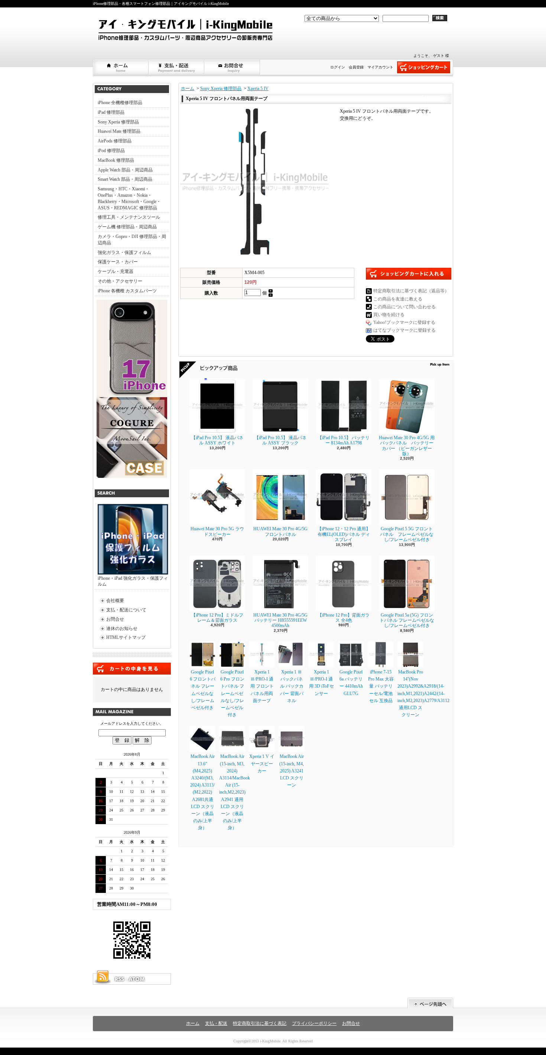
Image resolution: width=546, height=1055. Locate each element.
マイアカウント (380, 67)
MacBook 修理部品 (116, 160)
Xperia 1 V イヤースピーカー (261, 763)
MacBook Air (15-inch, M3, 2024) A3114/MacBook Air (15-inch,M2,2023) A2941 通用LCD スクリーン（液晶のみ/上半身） (234, 792)
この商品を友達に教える (397, 299)
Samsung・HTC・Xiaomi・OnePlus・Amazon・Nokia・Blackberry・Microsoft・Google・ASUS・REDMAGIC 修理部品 (129, 198)
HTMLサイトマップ (126, 637)
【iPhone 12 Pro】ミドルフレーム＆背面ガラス (217, 617)
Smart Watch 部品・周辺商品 (125, 179)
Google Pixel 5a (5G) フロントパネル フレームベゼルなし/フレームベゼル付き (407, 620)
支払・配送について (177, 67)
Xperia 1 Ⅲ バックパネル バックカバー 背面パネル (291, 686)
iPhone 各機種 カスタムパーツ (127, 290)
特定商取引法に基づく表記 (259, 1023)
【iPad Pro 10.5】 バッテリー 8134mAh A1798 (344, 440)
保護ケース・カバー (118, 261)
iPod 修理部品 (111, 150)
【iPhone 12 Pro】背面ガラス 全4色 (344, 617)
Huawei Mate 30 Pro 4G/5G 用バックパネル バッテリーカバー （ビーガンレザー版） (407, 445)
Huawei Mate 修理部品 (119, 131)
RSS (119, 979)
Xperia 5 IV (258, 88)
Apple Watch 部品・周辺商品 (125, 170)
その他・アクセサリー (120, 281)
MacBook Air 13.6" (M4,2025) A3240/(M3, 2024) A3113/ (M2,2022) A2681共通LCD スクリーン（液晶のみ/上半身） (202, 792)
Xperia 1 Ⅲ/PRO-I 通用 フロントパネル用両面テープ (262, 686)
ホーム (121, 67)
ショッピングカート (423, 67)
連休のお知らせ (121, 628)
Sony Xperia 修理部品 (118, 122)
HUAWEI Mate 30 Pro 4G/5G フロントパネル (280, 531)
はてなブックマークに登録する (404, 330)
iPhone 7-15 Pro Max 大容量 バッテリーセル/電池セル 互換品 (381, 686)
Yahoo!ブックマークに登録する (404, 322)
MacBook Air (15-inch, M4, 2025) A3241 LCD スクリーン (291, 771)
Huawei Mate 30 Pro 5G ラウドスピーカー (217, 531)
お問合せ (232, 67)
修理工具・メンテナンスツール (129, 217)
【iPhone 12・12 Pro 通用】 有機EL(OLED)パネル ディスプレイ (343, 534)
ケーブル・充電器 (115, 271)
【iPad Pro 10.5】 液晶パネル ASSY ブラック (280, 440)
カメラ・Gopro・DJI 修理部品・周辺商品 (132, 239)
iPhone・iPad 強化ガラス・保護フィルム (133, 581)
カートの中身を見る (132, 669)
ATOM (137, 979)
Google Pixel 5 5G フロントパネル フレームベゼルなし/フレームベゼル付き (406, 534)
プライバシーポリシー (314, 1023)
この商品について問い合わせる (404, 306)
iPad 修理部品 (111, 112)
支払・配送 (216, 1023)
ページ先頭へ (430, 1003)
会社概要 (115, 600)
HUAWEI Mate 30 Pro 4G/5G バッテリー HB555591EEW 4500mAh (280, 620)
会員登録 (356, 67)
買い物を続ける (388, 314)
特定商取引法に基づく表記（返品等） (411, 290)
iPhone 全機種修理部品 (120, 102)
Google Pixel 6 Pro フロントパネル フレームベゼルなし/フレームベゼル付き (232, 693)
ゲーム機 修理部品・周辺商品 (127, 226)
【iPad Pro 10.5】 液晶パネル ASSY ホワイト (217, 440)
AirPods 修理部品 (114, 141)
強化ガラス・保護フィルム (124, 252)
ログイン (337, 67)
